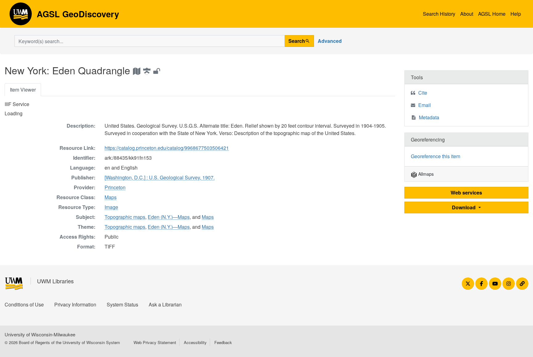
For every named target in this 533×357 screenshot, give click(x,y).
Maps (111, 197)
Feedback (223, 342)
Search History (439, 13)
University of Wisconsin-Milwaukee (40, 334)
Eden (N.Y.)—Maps (169, 216)
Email (424, 105)
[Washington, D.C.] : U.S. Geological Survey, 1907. (160, 177)
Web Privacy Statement (155, 342)
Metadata (429, 117)
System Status (122, 304)
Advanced (330, 40)
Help (515, 13)
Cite (422, 92)
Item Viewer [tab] (23, 89)
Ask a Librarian (165, 304)
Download (464, 207)
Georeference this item (435, 156)
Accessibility (195, 342)
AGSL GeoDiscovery (20, 16)
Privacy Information (75, 304)
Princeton (115, 187)
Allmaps (425, 174)
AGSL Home (492, 13)
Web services (466, 192)
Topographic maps (125, 216)
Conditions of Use (24, 304)
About (466, 13)
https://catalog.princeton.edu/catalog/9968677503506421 (167, 147)
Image (111, 207)
